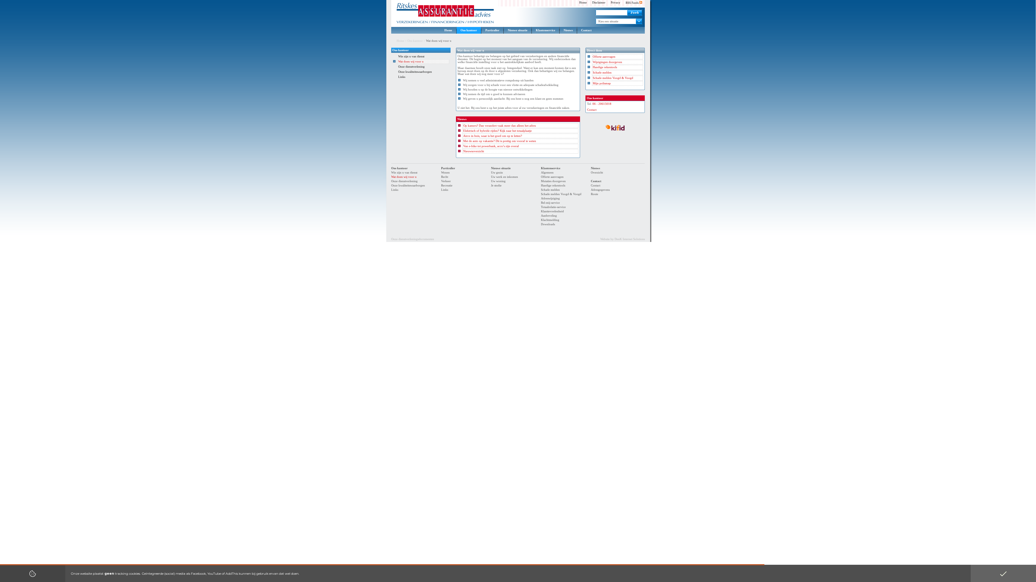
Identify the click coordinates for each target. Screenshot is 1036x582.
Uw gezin (497, 172)
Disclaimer (598, 2)
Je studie (496, 185)
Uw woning (498, 181)
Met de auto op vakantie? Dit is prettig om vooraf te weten (499, 141)
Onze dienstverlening (411, 66)
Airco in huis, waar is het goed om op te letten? (492, 135)
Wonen (445, 172)
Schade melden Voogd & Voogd (613, 78)
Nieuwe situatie (517, 30)
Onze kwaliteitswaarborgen (415, 71)
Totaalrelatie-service (553, 207)
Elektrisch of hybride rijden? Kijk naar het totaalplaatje (497, 130)
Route (594, 194)
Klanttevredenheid (552, 211)
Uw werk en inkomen (504, 176)
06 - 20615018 (601, 103)
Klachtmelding (550, 220)
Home (583, 2)
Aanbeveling (549, 215)
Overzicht (597, 172)
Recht (444, 176)
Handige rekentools (605, 67)
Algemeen (547, 172)
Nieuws (568, 30)
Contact (586, 30)
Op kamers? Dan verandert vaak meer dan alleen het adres (499, 125)
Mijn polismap (602, 83)
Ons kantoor (469, 30)
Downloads (548, 224)
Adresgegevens (600, 189)
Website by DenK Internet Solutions (622, 239)
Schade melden (602, 72)
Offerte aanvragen (604, 56)
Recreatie (446, 185)
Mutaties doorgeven (553, 181)
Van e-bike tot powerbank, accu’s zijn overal (491, 146)
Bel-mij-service (550, 202)
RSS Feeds (632, 2)
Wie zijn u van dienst (411, 56)
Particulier (492, 30)
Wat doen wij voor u (411, 61)
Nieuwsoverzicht (473, 151)
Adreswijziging (550, 198)
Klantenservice (545, 30)
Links (401, 76)
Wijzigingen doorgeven (607, 62)
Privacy (615, 2)
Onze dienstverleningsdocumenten (412, 239)
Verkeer (446, 181)
